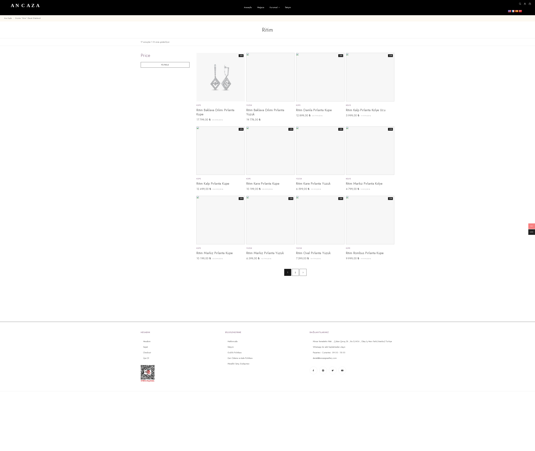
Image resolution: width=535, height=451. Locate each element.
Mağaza (260, 7)
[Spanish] (516, 11)
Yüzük (249, 105)
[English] (509, 11)
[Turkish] (520, 11)
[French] (513, 11)
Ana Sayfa (8, 18)
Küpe (198, 105)
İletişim (288, 7)
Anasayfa (248, 7)
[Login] (524, 4)
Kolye (348, 105)
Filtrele (165, 64)
